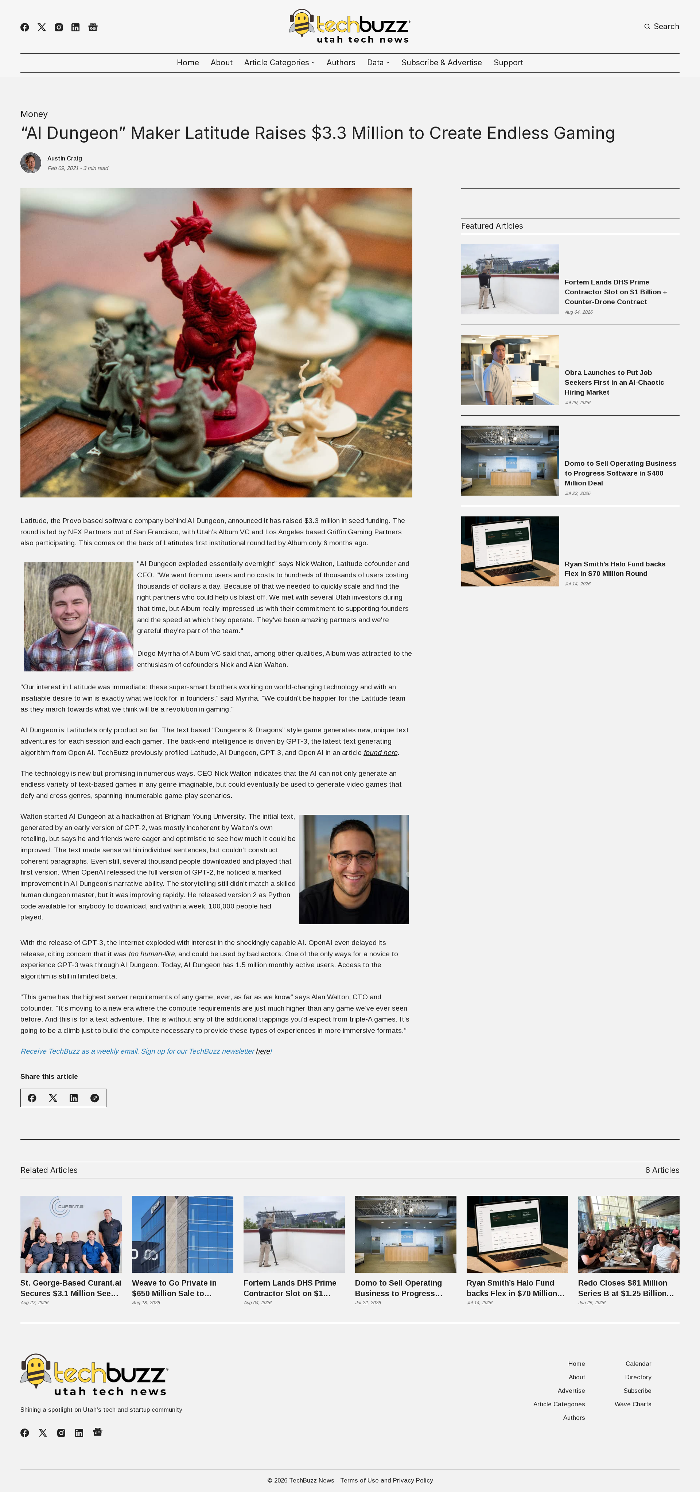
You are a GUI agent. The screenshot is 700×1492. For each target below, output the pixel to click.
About (222, 62)
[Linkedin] (75, 27)
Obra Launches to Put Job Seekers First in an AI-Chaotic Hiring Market (614, 382)
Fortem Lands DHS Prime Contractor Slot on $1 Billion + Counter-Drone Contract (616, 292)
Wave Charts (633, 1404)
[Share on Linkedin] (74, 1098)
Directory (638, 1377)
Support (508, 62)
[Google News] (93, 27)
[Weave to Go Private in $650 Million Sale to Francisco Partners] (182, 1234)
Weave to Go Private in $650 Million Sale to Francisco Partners (174, 1289)
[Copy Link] (94, 1098)
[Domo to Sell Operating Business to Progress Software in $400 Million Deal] (405, 1234)
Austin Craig (64, 158)
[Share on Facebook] (32, 1098)
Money (34, 114)
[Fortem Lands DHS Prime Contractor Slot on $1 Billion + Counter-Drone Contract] (294, 1234)
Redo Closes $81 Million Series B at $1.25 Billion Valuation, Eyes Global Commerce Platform (622, 1289)
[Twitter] (42, 27)
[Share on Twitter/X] (53, 1098)
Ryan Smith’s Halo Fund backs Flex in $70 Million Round (615, 569)
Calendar (639, 1364)
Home (188, 62)
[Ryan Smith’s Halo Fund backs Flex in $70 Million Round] (517, 1234)
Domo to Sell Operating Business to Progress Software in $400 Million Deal (621, 473)
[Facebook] (24, 27)
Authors (341, 62)
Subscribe (638, 1391)
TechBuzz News (311, 1480)
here (263, 1051)
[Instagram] (59, 27)
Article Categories (559, 1404)
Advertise (571, 1391)
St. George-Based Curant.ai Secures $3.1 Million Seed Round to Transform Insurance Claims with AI (70, 1289)
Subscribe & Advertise (441, 62)
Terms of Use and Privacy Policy (386, 1480)
